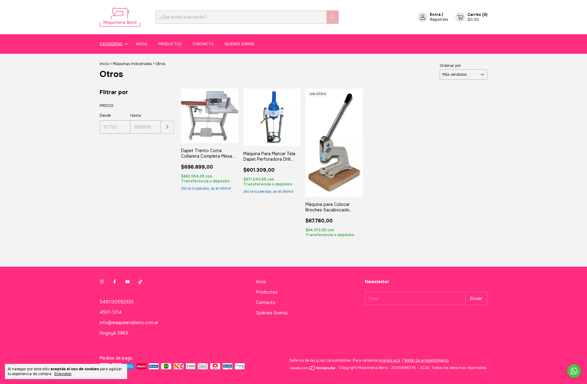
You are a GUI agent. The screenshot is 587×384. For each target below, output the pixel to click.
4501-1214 (111, 312)
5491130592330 (117, 302)
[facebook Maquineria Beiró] (115, 281)
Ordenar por (450, 65)
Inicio (141, 44)
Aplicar (167, 127)
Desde (105, 115)
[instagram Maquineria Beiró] (102, 281)
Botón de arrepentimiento (426, 360)
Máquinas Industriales (132, 63)
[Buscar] (333, 17)
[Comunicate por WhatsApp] (574, 371)
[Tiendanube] (313, 369)
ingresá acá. (390, 360)
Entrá (435, 14)
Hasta (135, 115)
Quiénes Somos (239, 44)
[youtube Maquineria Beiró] (127, 281)
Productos (170, 44)
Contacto (203, 44)
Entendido (63, 374)
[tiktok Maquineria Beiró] (140, 281)
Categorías (111, 44)
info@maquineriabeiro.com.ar (129, 322)
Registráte (439, 19)
